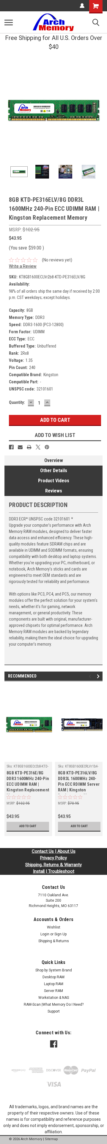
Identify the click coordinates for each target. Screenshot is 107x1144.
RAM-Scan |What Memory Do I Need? (54, 1004)
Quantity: (17, 402)
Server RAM (53, 991)
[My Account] (82, 5)
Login (44, 934)
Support (54, 1011)
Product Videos (53, 480)
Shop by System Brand (53, 970)
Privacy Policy (53, 858)
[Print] (29, 447)
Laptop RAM (53, 984)
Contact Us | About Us (53, 851)
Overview (53, 460)
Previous (8, 109)
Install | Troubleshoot (53, 871)
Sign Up (60, 934)
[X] (38, 447)
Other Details (53, 470)
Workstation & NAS (53, 998)
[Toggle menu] (8, 22)
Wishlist (53, 927)
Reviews (53, 491)
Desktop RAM (53, 977)
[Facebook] (11, 447)
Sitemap (51, 1139)
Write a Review (23, 266)
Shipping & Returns (53, 941)
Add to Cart (27, 826)
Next (98, 109)
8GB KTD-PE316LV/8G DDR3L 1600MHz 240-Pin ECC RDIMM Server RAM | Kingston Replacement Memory (79, 782)
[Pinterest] (47, 447)
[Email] (20, 447)
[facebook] (53, 1044)
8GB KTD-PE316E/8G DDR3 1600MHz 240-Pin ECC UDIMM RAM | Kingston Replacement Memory (28, 782)
